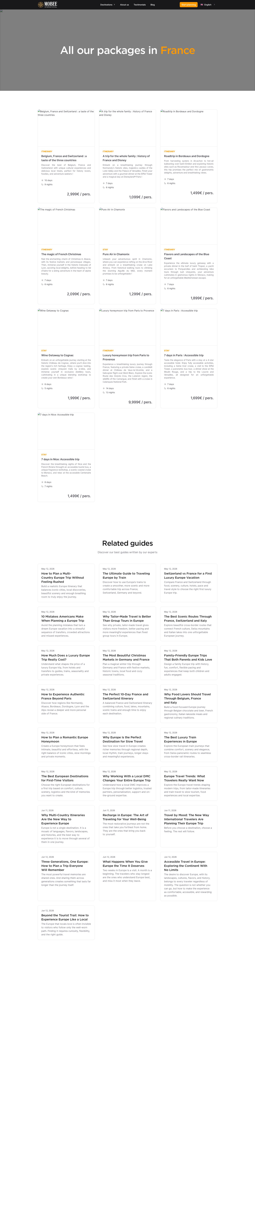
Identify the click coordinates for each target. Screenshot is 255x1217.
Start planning (189, 4)
